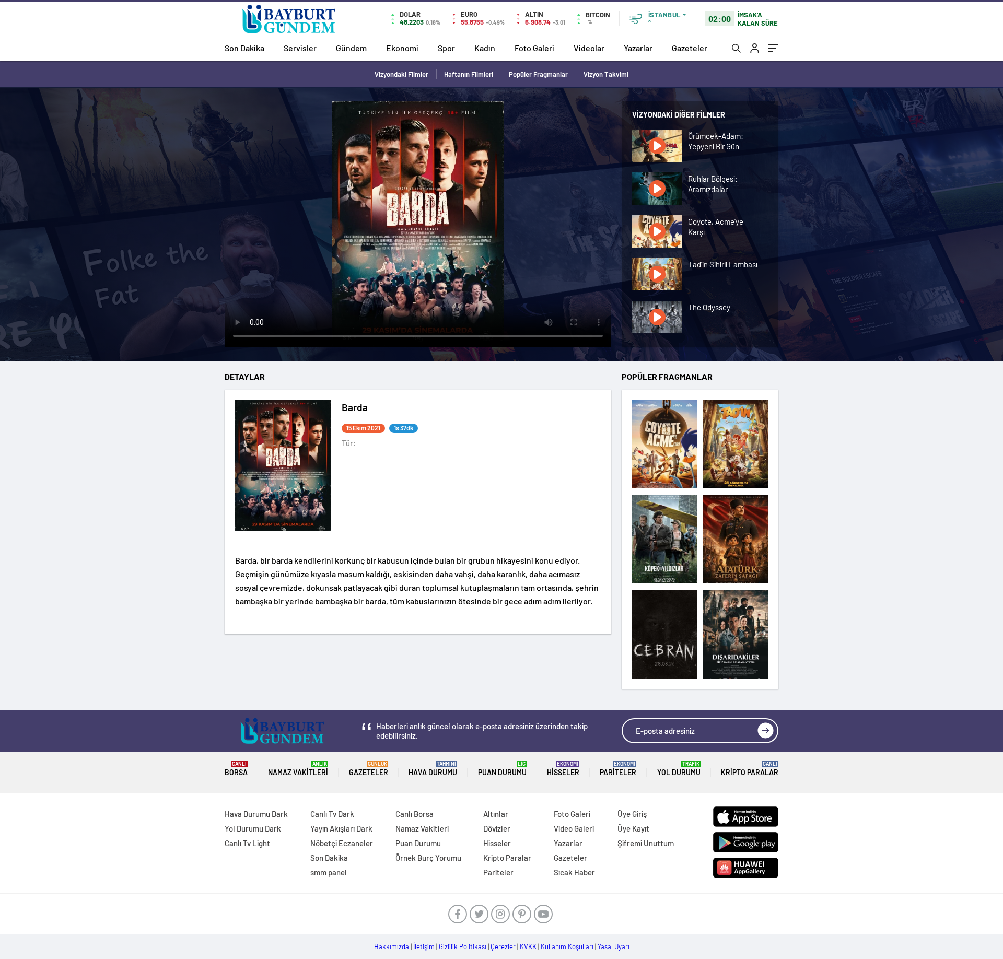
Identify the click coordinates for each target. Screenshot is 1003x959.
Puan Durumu (502, 769)
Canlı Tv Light (247, 843)
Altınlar (495, 813)
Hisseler (563, 769)
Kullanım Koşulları (567, 946)
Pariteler (618, 769)
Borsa (236, 769)
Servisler (300, 48)
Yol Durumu (679, 769)
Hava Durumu (433, 769)
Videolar (589, 48)
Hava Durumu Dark (256, 813)
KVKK (528, 946)
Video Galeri (574, 828)
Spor (446, 48)
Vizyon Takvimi (606, 74)
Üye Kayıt (633, 828)
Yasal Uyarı (613, 946)
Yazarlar (638, 48)
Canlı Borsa (414, 813)
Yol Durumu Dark (253, 828)
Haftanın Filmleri (468, 74)
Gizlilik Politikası (462, 946)
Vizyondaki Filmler (401, 74)
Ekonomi (402, 48)
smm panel (328, 872)
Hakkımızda (391, 946)
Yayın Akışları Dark (341, 828)
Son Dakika (244, 48)
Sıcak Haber (574, 872)
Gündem (351, 48)
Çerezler (503, 946)
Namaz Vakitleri (298, 769)
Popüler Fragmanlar (538, 74)
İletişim (424, 946)
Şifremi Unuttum (645, 843)
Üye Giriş (632, 813)
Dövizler (496, 828)
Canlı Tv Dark (332, 813)
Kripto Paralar (749, 769)
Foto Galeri (534, 48)
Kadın (484, 48)
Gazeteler (689, 48)
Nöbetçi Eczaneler (341, 843)
